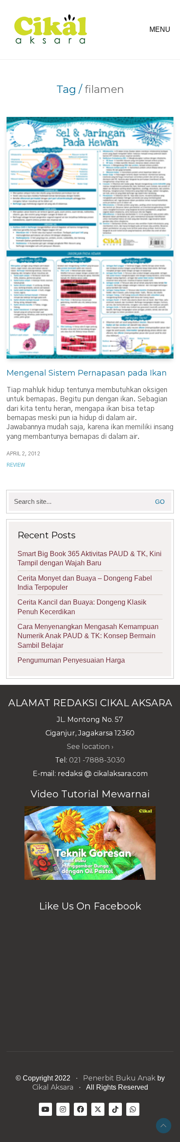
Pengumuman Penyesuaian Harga (71, 660)
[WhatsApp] (132, 1109)
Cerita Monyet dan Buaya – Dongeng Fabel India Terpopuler (84, 582)
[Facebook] (80, 1109)
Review (16, 465)
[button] (161, 30)
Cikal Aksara (52, 1087)
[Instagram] (62, 1109)
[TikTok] (115, 1109)
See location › (90, 746)
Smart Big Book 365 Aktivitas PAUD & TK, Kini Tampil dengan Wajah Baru (89, 558)
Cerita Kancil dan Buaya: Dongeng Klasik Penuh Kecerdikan (81, 606)
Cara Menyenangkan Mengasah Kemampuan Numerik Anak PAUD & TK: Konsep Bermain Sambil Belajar (88, 636)
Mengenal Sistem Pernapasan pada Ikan (87, 373)
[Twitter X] (97, 1109)
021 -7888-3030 (97, 760)
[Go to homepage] (50, 29)
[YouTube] (45, 1109)
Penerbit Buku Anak (119, 1078)
